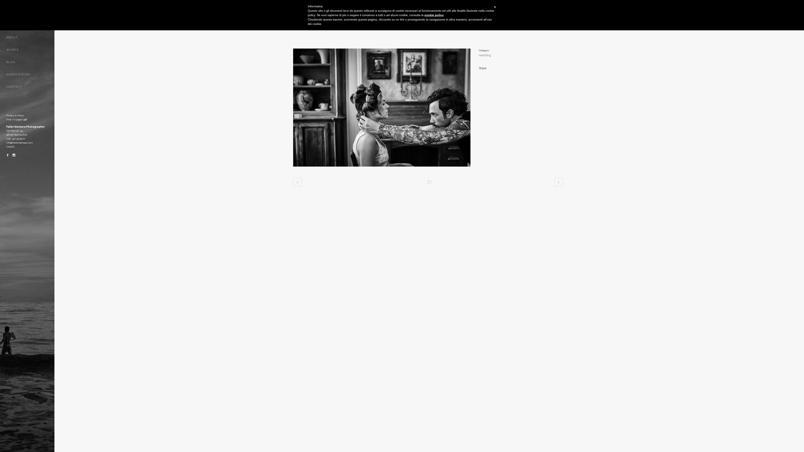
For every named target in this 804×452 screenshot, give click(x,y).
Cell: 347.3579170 (15, 138)
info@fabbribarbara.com (19, 142)
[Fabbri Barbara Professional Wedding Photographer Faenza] (381, 169)
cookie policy (434, 15)
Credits (10, 146)
